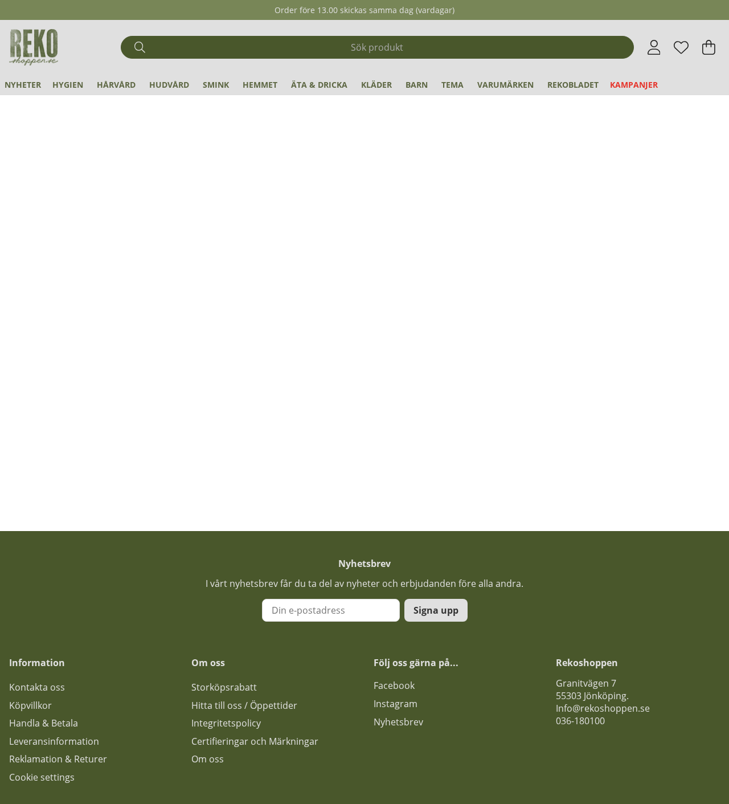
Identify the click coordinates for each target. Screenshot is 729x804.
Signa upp (435, 610)
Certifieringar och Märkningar (254, 741)
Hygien (67, 84)
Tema (452, 84)
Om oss (207, 759)
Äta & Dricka (319, 84)
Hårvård (116, 84)
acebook (396, 685)
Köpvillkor (30, 705)
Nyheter (23, 84)
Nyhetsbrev (398, 722)
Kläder (376, 84)
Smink (216, 84)
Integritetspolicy (226, 723)
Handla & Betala (43, 723)
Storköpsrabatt (224, 687)
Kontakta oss (37, 687)
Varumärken (505, 84)
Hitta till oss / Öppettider (244, 705)
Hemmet (260, 84)
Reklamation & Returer (58, 759)
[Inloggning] (654, 47)
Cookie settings (42, 777)
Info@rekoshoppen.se (603, 708)
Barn (417, 84)
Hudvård (169, 84)
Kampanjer (634, 84)
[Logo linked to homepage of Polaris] (33, 47)
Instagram (395, 703)
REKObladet (573, 84)
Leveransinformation (54, 741)
